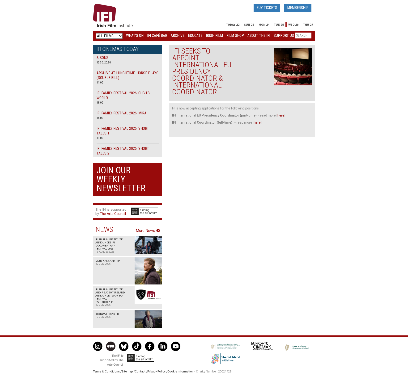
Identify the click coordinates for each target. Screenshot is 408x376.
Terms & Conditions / (107, 371)
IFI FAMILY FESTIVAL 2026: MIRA (121, 113)
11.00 (100, 82)
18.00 (100, 102)
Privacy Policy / (157, 371)
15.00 (100, 118)
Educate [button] (195, 35)
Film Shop (235, 35)
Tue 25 (279, 24)
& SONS (102, 57)
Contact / (141, 371)
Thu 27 (308, 24)
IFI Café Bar (157, 35)
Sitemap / (128, 371)
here (280, 115)
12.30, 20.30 (104, 62)
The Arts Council (113, 214)
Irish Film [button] (214, 35)
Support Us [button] (284, 35)
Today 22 (232, 24)
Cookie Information (180, 371)
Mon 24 (264, 24)
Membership (298, 7)
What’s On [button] (135, 35)
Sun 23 (249, 24)
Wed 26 (293, 24)
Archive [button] (177, 35)
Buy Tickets (266, 7)
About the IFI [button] (258, 35)
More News (145, 231)
